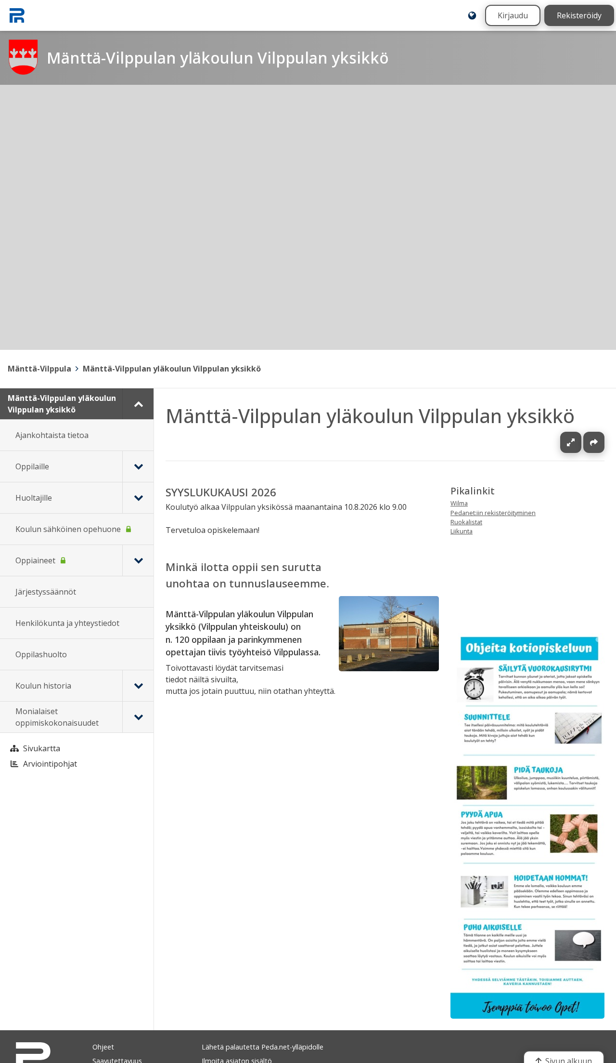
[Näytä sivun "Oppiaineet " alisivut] (138, 560)
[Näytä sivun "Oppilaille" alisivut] (138, 466)
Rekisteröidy (579, 15)
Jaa (593, 442)
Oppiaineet (35, 560)
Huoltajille (33, 497)
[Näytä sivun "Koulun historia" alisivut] (138, 685)
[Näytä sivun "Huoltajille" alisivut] (138, 497)
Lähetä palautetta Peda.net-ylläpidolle (262, 1046)
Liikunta (461, 531)
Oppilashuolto (41, 654)
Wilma (459, 503)
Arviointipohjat (50, 763)
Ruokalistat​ (466, 522)
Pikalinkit (472, 490)
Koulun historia (43, 685)
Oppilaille (32, 466)
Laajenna (579, 442)
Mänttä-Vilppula (39, 368)
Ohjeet (103, 1046)
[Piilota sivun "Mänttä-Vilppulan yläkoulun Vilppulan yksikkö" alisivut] (138, 403)
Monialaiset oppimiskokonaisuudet (57, 717)
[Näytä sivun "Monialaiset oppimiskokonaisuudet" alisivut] (138, 717)
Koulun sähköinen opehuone (68, 529)
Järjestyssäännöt (45, 591)
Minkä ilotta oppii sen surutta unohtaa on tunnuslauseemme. (247, 575)
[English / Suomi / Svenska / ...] (472, 15)
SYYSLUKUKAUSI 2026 (221, 492)
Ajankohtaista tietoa (52, 435)
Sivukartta (41, 748)
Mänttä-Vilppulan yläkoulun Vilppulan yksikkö (172, 368)
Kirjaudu (513, 15)
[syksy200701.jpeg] (389, 668)
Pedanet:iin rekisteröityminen (493, 512)
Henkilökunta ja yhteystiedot (67, 623)
